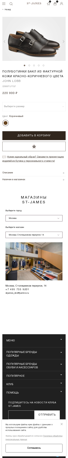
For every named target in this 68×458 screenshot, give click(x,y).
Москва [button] (13, 218)
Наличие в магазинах (13, 180)
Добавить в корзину (34, 136)
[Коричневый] (5, 123)
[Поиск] (10, 4)
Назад (8, 9)
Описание (7, 173)
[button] (4, 41)
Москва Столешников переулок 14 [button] (26, 235)
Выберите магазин (15, 227)
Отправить (47, 415)
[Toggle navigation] (3, 4)
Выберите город (14, 211)
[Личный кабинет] (61, 3)
